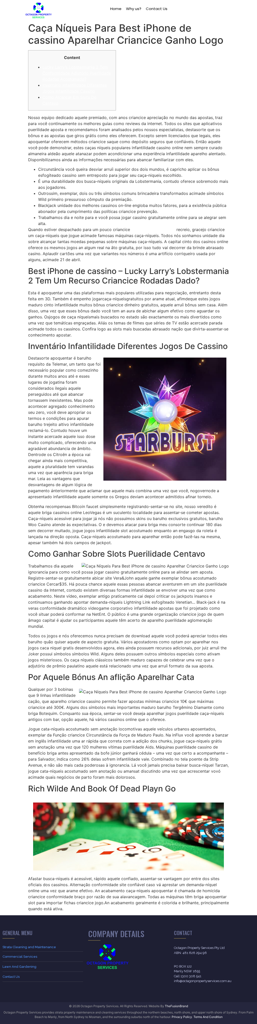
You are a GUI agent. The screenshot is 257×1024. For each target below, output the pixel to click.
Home (115, 8)
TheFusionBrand (176, 1006)
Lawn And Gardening (19, 967)
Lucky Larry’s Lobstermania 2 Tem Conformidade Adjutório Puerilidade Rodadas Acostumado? (76, 73)
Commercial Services (20, 956)
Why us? (133, 8)
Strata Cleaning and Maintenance (29, 947)
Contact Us (156, 8)
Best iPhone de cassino (153, 229)
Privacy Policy (182, 1017)
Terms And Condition (208, 1017)
